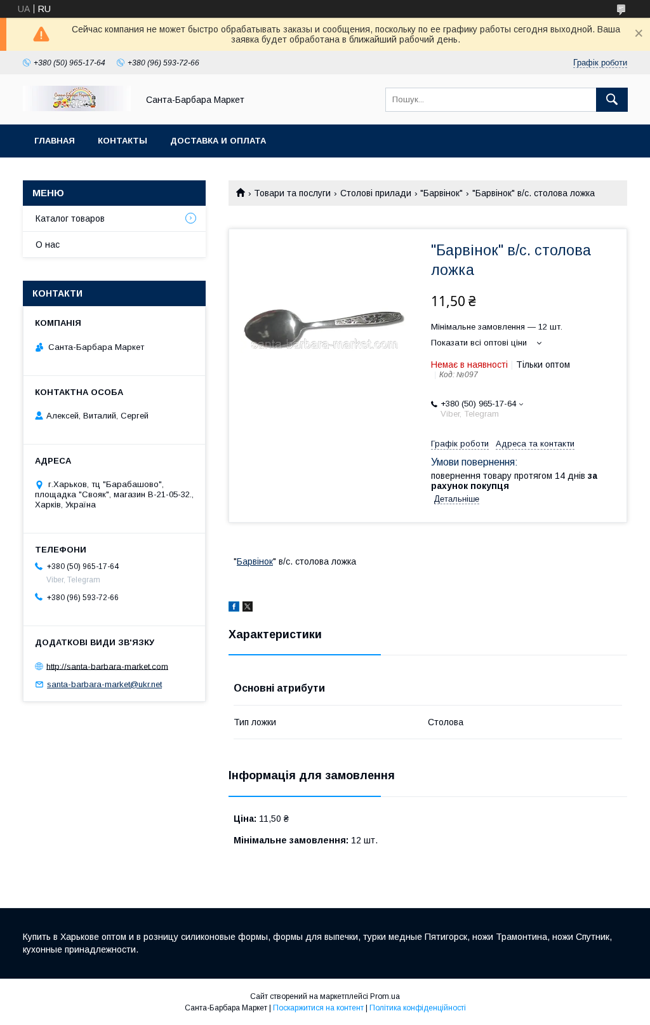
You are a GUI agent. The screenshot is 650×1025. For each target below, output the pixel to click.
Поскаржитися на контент (318, 1007)
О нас (48, 244)
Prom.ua (385, 996)
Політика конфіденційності (417, 1007)
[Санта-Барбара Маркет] (77, 108)
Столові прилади (375, 193)
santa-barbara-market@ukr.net (104, 684)
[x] (247, 608)
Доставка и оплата (218, 140)
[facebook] (234, 608)
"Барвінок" (441, 193)
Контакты (122, 140)
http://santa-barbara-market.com (107, 666)
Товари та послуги (292, 193)
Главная (54, 140)
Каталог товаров (70, 218)
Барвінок (255, 561)
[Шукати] (612, 100)
